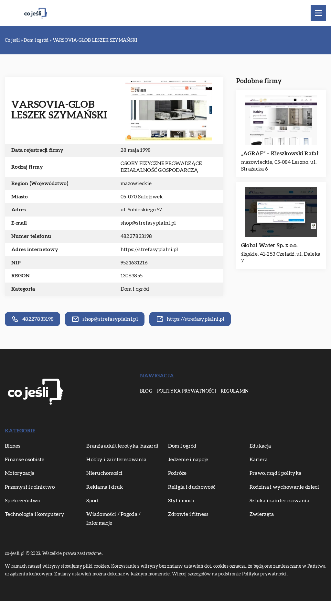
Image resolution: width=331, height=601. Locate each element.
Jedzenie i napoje (188, 459)
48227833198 (136, 236)
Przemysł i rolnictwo (30, 487)
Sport (92, 500)
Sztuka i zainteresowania (279, 500)
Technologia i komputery (34, 514)
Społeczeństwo (22, 500)
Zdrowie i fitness (188, 514)
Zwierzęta (262, 514)
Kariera (259, 459)
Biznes (13, 446)
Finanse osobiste (25, 459)
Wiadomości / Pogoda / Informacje (113, 519)
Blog (146, 391)
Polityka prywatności (186, 391)
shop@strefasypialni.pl (148, 223)
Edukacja (260, 446)
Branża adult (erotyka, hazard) (122, 446)
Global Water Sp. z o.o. (269, 245)
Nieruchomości (104, 473)
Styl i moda (181, 500)
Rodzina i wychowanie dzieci (284, 487)
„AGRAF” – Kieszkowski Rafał (279, 153)
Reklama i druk (104, 487)
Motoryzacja (19, 473)
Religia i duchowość (192, 487)
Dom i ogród (135, 289)
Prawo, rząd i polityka (276, 473)
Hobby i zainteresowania (116, 459)
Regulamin (235, 391)
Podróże (177, 473)
